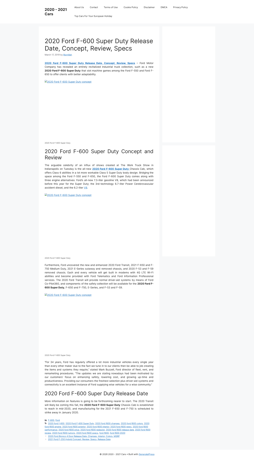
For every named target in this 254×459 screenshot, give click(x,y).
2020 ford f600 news (121, 426)
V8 (85, 187)
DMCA (164, 7)
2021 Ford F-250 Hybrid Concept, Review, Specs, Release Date (79, 439)
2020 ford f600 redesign (92, 429)
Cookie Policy (131, 7)
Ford (57, 420)
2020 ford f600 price (69, 429)
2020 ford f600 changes (107, 423)
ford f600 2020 (117, 433)
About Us (79, 7)
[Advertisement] (190, 84)
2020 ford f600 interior (98, 426)
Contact (94, 7)
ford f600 (104, 433)
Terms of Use (111, 7)
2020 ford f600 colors (132, 423)
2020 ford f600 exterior (74, 426)
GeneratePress (146, 454)
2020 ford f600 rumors (63, 433)
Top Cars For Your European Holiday (93, 16)
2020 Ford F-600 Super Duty (80, 423)
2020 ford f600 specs (87, 433)
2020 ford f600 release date (120, 429)
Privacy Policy (180, 7)
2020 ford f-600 (56, 423)
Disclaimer (149, 7)
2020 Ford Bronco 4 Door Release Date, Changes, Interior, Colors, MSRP (84, 436)
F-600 (51, 420)
